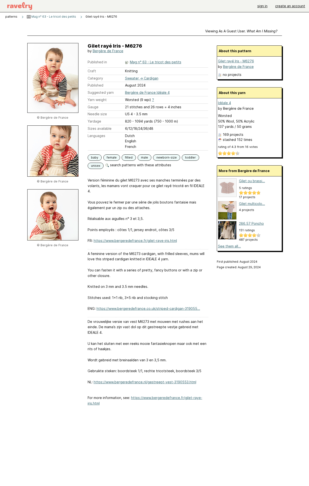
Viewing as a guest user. (241, 31)
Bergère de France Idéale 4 (147, 92)
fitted (129, 157)
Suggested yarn (101, 92)
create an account (290, 6)
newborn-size (166, 157)
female (112, 157)
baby (94, 157)
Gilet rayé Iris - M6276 (236, 61)
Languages (96, 136)
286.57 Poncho (251, 223)
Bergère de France (108, 51)
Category (95, 78)
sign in (262, 6)
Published (95, 85)
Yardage (94, 121)
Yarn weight (97, 100)
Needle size (97, 114)
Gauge (93, 107)
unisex (95, 165)
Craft (92, 71)
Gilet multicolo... (252, 204)
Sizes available (100, 128)
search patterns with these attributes (140, 165)
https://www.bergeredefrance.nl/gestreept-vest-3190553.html (145, 382)
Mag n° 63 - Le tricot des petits (53, 16)
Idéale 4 (224, 103)
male (144, 157)
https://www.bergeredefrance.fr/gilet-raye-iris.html (135, 241)
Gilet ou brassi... (252, 181)
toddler (190, 157)
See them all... (229, 246)
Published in (97, 62)
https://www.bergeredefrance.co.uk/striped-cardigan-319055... (148, 308)
